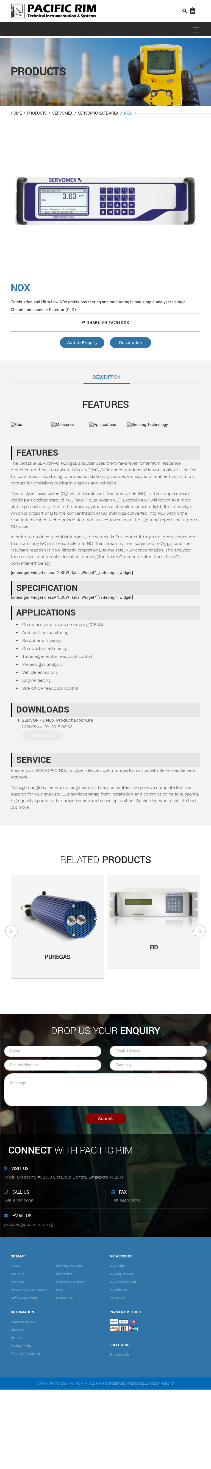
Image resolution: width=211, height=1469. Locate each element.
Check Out (117, 1298)
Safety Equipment (24, 1298)
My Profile (117, 1266)
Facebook (121, 1354)
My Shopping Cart (123, 1282)
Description (130, 342)
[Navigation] (193, 30)
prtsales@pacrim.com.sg (28, 1224)
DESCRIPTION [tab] (106, 377)
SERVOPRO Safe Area (98, 113)
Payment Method (23, 1322)
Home (16, 113)
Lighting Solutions (69, 1266)
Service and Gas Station (29, 1290)
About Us (18, 1274)
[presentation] (11, 931)
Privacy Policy (21, 1345)
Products (37, 113)
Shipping (17, 1329)
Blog (59, 1290)
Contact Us (64, 1298)
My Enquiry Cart (121, 1274)
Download (42, 735)
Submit (105, 1118)
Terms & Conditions (25, 1353)
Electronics (64, 1274)
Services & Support (70, 1282)
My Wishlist (118, 1290)
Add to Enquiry (82, 342)
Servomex (62, 113)
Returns (16, 1337)
